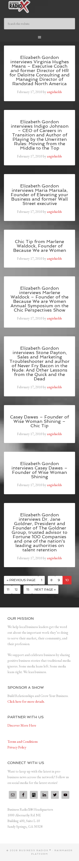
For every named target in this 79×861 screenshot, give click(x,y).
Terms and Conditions (22, 741)
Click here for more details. (26, 701)
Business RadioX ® (39, 6)
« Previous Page (21, 580)
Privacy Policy (16, 747)
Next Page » (45, 589)
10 (67, 580)
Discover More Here (21, 725)
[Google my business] (34, 795)
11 (8, 589)
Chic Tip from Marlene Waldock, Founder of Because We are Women (39, 246)
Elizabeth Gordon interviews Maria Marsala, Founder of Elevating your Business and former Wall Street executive (39, 194)
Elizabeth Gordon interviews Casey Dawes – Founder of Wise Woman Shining (39, 470)
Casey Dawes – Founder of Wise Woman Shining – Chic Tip (39, 421)
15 (27, 589)
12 (16, 589)
